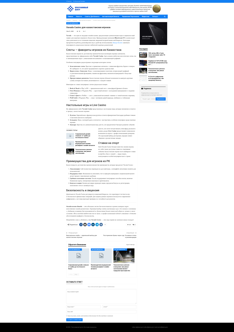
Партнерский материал (73, 23)
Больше (155, 16)
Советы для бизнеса (92, 16)
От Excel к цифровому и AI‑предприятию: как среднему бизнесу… (156, 78)
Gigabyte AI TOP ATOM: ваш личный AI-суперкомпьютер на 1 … (157, 62)
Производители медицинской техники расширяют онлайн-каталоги (85, 143)
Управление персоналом (130, 16)
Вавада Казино (118, 43)
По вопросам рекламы (79, 1)
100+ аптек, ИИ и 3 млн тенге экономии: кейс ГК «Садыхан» (156, 55)
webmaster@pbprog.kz (161, 327)
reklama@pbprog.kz (137, 327)
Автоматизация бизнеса (110, 16)
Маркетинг (145, 16)
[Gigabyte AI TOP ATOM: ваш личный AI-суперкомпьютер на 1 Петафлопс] (143, 63)
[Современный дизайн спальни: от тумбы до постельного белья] (70, 136)
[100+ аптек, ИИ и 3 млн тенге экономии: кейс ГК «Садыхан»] (143, 55)
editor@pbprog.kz (149, 327)
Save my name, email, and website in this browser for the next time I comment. (90, 316)
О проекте (69, 1)
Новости (79, 16)
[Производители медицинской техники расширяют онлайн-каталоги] (70, 144)
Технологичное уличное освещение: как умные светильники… (83, 151)
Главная (70, 16)
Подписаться (160, 99)
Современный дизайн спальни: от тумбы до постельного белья (82, 135)
